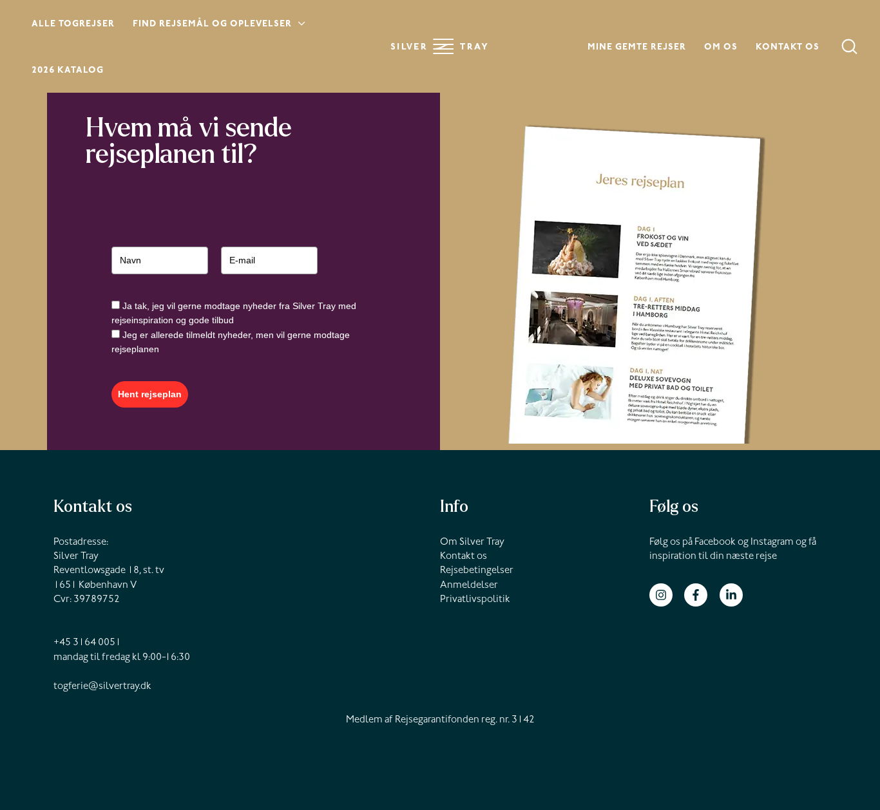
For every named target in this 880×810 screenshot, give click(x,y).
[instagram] (665, 595)
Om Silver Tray (472, 543)
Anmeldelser (469, 586)
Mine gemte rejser (637, 48)
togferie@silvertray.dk (102, 687)
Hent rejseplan (150, 394)
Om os (721, 48)
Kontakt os (787, 48)
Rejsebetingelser (476, 571)
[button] (299, 25)
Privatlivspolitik (475, 600)
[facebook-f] (700, 595)
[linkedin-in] (733, 595)
